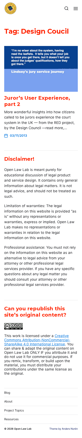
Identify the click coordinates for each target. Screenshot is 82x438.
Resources (11, 419)
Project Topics (14, 410)
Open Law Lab (23, 428)
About (8, 401)
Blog (7, 392)
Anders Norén (70, 428)
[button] (66, 8)
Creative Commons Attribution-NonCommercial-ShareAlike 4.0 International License (37, 340)
